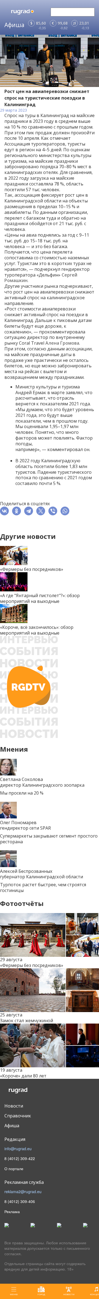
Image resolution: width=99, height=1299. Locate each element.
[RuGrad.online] (27, 12)
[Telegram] (29, 511)
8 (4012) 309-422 (19, 1158)
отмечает (60, 138)
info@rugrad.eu (18, 1148)
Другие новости (28, 536)
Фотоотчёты (22, 903)
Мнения (14, 749)
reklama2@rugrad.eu (23, 1191)
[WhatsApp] (66, 511)
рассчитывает (30, 398)
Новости (13, 1106)
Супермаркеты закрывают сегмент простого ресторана (49, 839)
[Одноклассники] (17, 511)
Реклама (12, 1211)
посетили (44, 466)
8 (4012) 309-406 (19, 1201)
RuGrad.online (27, 1091)
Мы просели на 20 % (21, 793)
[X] (41, 511)
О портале (13, 1168)
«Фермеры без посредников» (31, 965)
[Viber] (53, 511)
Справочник (17, 1116)
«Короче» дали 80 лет (23, 1076)
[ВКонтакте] (5, 511)
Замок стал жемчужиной (26, 1021)
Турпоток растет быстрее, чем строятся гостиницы (43, 887)
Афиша (11, 1126)
